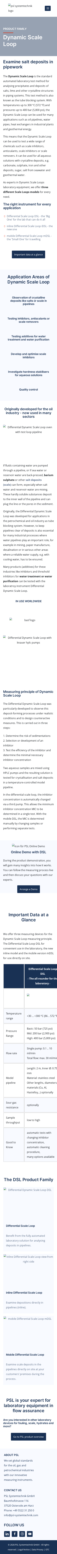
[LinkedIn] (7, 1534)
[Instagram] (22, 1534)
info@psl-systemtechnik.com (21, 1515)
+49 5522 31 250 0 (23, 1510)
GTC (47, 1549)
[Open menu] (48, 8)
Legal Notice (24, 1549)
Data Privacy (37, 1549)
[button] (4, 618)
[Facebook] (15, 1534)
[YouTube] (30, 1534)
